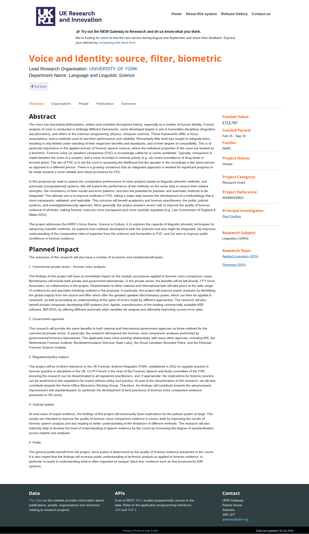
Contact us (261, 14)
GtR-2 (132, 510)
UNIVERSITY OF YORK (113, 68)
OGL (155, 530)
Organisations (61, 103)
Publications (105, 103)
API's (139, 500)
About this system (201, 14)
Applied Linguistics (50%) (240, 256)
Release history (234, 14)
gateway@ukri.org (235, 519)
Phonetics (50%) (234, 264)
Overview (36, 103)
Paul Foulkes (231, 216)
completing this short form (117, 42)
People (84, 103)
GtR (118, 510)
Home (176, 14)
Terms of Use (142, 530)
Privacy (127, 530)
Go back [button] (40, 86)
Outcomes (128, 103)
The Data (35, 500)
